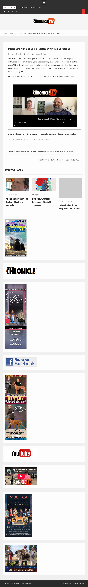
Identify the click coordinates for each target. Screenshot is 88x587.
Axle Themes (79, 583)
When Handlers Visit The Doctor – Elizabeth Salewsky (17, 202)
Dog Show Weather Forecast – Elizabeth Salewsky (41, 202)
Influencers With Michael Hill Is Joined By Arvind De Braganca (30, 139)
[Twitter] (8, 11)
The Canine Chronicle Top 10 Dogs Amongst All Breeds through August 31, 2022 (41, 152)
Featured (38, 54)
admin (28, 54)
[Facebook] (4, 11)
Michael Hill (45, 54)
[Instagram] (12, 11)
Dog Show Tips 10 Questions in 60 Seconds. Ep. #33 (59, 160)
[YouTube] (16, 11)
